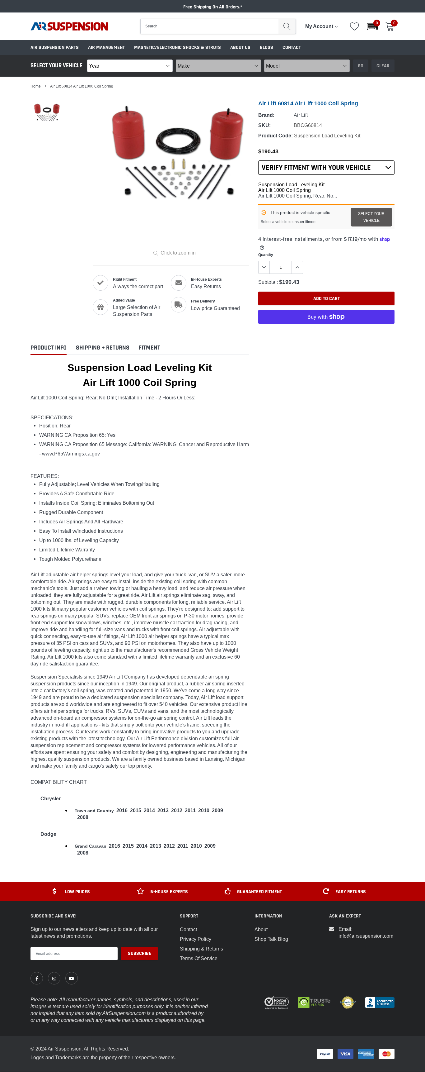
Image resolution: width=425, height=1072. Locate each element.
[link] (36, 978)
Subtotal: (268, 282)
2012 (176, 810)
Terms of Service (198, 958)
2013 (163, 810)
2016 (122, 810)
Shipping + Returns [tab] (102, 348)
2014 (149, 810)
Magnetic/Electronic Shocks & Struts (177, 47)
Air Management (106, 47)
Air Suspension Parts (54, 47)
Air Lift (301, 115)
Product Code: (275, 136)
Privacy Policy (195, 939)
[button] (372, 26)
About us (240, 47)
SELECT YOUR (371, 217)
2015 (135, 810)
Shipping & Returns (201, 948)
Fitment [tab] (149, 348)
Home (35, 86)
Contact (292, 47)
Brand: (266, 115)
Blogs (266, 47)
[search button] (287, 26)
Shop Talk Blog (271, 939)
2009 (217, 810)
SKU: (264, 125)
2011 (190, 810)
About (261, 929)
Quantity (265, 254)
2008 (82, 817)
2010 (203, 810)
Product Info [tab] (48, 348)
